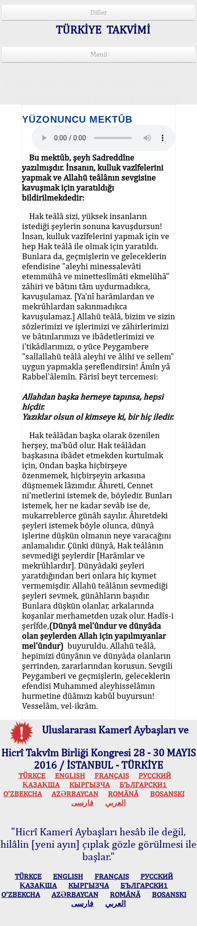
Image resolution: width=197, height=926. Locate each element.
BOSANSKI (167, 793)
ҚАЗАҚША (41, 784)
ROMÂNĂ (123, 793)
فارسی (82, 802)
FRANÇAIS (112, 775)
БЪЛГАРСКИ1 (143, 784)
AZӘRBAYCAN (75, 793)
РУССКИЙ (155, 775)
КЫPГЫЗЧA (89, 784)
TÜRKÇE (32, 775)
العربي (115, 802)
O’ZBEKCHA (22, 793)
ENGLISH (70, 775)
